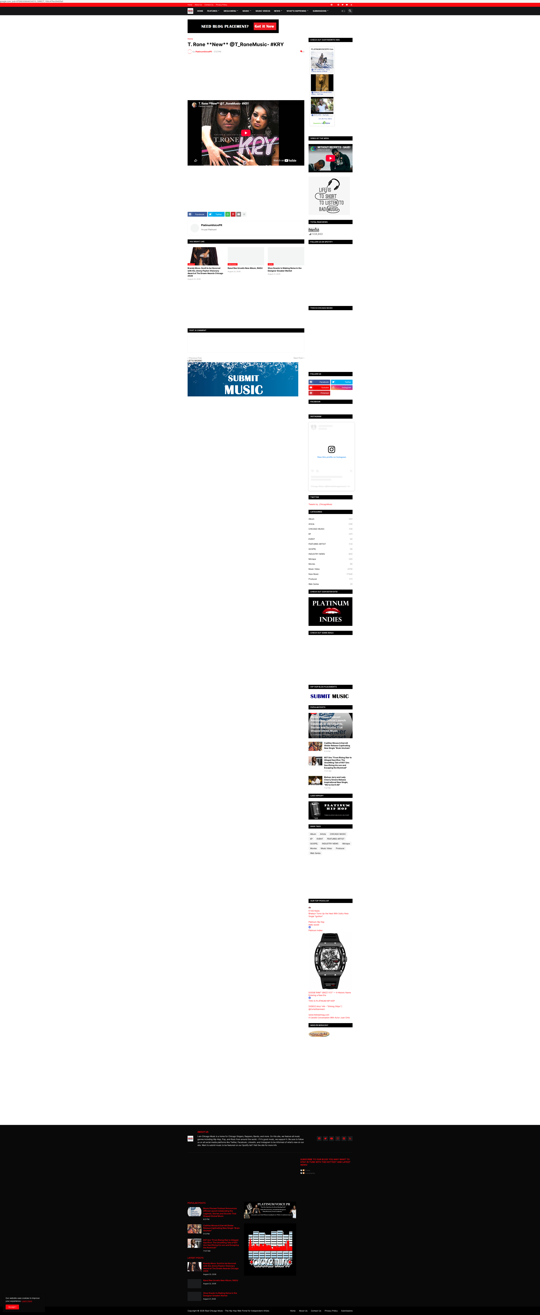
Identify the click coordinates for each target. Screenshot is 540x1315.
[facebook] (331, 5)
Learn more (27, 1301)
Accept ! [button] (12, 1307)
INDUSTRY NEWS (331, 554)
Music (246, 11)
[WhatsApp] (227, 214)
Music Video (331, 569)
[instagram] (337, 1138)
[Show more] (244, 214)
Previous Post (195, 358)
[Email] (238, 214)
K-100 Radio (314, 911)
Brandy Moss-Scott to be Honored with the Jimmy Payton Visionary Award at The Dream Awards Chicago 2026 (205, 272)
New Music (331, 574)
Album (331, 519)
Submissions (319, 11)
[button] (343, 11)
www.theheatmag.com (319, 1015)
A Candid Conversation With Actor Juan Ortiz (329, 1017)
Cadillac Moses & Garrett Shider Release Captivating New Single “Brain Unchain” (337, 745)
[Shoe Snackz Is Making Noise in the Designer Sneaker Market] (194, 1296)
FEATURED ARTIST (331, 544)
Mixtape (331, 559)
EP (331, 534)
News (277, 11)
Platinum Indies (315, 930)
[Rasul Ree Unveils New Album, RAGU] (194, 1283)
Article (331, 524)
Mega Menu (230, 11)
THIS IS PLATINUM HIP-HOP (322, 1001)
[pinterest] (338, 5)
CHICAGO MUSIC (331, 529)
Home (190, 5)
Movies (331, 564)
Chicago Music (317, 486)
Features (212, 11)
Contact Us (208, 5)
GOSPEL (331, 549)
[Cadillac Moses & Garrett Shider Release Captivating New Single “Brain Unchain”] (315, 746)
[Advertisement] (246, 77)
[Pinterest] (233, 214)
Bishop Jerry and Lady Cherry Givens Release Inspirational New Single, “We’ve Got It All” (336, 781)
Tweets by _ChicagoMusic (320, 504)
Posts (307, 1170)
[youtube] (347, 5)
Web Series (331, 584)
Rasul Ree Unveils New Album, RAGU (245, 268)
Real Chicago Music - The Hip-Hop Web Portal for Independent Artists (237, 1311)
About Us (198, 5)
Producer (331, 579)
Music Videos (263, 11)
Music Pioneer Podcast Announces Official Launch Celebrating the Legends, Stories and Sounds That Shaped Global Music (220, 1212)
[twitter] (342, 5)
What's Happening (296, 11)
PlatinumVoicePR (211, 225)
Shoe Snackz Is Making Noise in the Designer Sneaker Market (285, 269)
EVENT (331, 539)
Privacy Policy (221, 5)
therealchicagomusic (336, 486)
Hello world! (314, 925)
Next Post (298, 358)
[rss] (351, 5)
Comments (309, 1173)
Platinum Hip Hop (316, 922)
